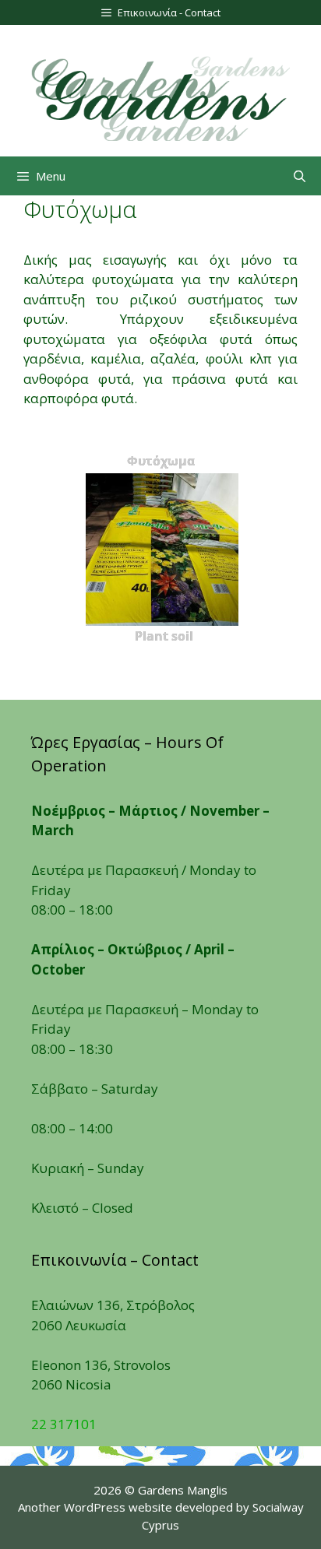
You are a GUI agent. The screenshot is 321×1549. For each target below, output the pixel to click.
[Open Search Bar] (299, 175)
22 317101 (64, 1424)
